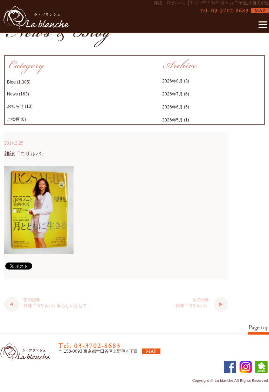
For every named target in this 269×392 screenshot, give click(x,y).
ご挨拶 (13, 119)
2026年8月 (172, 81)
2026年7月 (172, 94)
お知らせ (15, 106)
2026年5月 (172, 120)
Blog (11, 82)
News (12, 94)
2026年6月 (172, 107)
